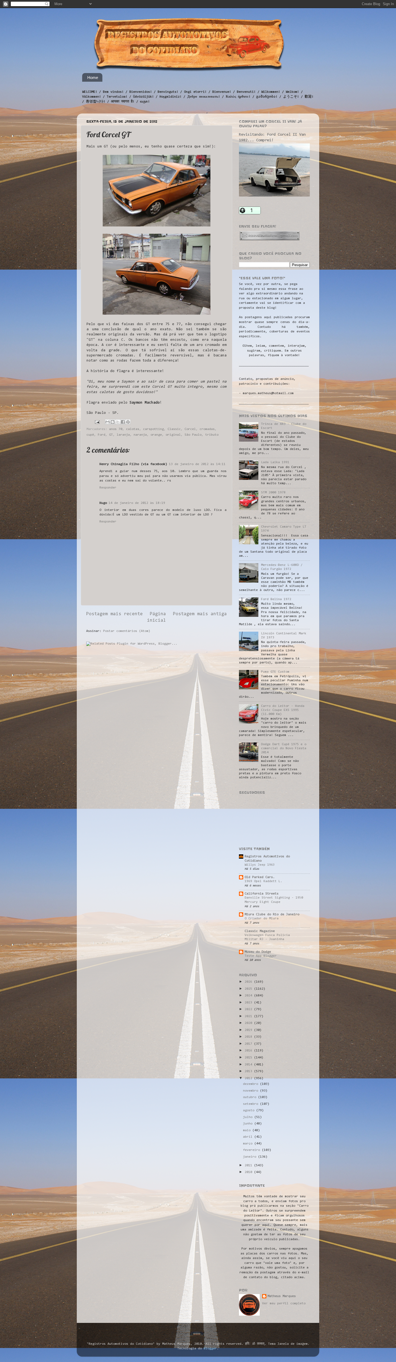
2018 (249, 1036)
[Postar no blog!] (112, 422)
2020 (249, 1023)
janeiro (250, 1156)
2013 (249, 1071)
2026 (249, 981)
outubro (250, 1097)
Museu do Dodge (258, 952)
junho (248, 1123)
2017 (249, 1043)
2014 (249, 1064)
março (248, 1143)
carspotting (153, 429)
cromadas (207, 429)
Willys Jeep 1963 (260, 864)
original (173, 434)
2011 (249, 1165)
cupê (90, 434)
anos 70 (115, 429)
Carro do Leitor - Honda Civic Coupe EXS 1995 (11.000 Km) (282, 710)
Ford (101, 434)
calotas (132, 429)
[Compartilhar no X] (117, 422)
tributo (211, 434)
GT (111, 434)
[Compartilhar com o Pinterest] (128, 422)
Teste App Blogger (261, 956)
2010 (249, 1172)
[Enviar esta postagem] (97, 422)
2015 (249, 1057)
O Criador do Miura (262, 918)
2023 (249, 1002)
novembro (251, 1090)
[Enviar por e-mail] (107, 422)
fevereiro (252, 1150)
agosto (249, 1110)
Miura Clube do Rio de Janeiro (272, 914)
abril (248, 1137)
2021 (249, 1016)
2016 (249, 1050)
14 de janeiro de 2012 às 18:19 (137, 503)
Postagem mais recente (114, 614)
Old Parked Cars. (260, 877)
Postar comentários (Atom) (126, 631)
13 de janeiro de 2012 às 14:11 (197, 464)
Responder (107, 487)
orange (156, 434)
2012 (249, 1078)
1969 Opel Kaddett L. (263, 881)
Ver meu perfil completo (283, 1303)
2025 (249, 988)
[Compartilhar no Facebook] (123, 422)
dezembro (251, 1084)
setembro (251, 1104)
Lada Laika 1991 (275, 462)
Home (92, 77)
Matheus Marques (282, 1296)
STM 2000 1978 (273, 492)
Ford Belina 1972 (276, 599)
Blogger (210, 1348)
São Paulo (193, 434)
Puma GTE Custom (275, 671)
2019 (249, 1030)
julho (248, 1117)
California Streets (262, 893)
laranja (123, 434)
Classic (174, 429)
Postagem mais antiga (200, 614)
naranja (140, 434)
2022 (249, 1009)
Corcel (190, 429)
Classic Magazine (260, 931)
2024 (249, 995)
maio (247, 1130)
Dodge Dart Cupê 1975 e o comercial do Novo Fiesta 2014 (283, 748)
